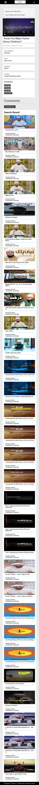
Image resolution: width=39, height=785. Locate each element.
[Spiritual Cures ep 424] (19, 122)
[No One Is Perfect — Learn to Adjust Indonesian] (19, 588)
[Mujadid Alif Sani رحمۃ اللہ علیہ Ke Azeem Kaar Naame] (19, 276)
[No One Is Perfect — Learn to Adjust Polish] (19, 566)
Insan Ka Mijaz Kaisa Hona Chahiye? (15, 15)
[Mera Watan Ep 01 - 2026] (19, 143)
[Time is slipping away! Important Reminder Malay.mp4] (19, 521)
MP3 (6, 88)
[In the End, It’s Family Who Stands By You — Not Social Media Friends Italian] (19, 742)
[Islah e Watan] (19, 323)
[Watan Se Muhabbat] (19, 165)
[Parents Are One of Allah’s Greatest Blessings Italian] (19, 388)
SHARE (7, 93)
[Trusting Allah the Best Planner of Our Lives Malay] (19, 454)
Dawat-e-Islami (9, 11)
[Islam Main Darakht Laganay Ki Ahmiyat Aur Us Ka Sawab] (19, 299)
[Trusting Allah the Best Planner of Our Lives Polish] (19, 366)
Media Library (17, 11)
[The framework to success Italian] (19, 675)
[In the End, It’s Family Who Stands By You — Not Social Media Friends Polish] (19, 719)
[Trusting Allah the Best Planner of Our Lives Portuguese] (19, 410)
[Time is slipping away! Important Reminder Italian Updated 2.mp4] (19, 544)
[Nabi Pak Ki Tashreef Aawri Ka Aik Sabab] (19, 254)
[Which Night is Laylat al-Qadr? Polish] (19, 766)
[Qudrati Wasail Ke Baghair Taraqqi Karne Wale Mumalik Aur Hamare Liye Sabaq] (19, 231)
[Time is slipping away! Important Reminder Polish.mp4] (19, 498)
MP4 (6, 85)
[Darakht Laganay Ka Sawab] (19, 344)
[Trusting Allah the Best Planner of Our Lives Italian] (19, 476)
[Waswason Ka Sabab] (19, 209)
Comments (10, 107)
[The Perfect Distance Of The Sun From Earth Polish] (19, 610)
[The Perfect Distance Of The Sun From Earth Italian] (19, 653)
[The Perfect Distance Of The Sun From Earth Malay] (19, 632)
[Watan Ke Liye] (19, 187)
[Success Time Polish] (19, 697)
